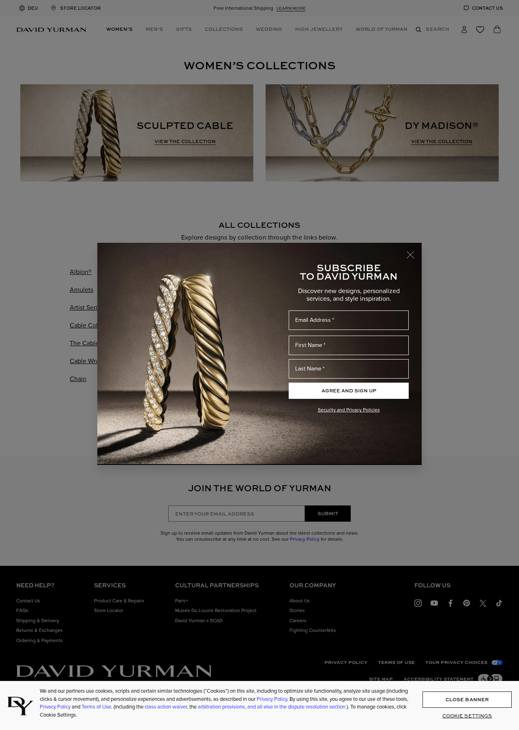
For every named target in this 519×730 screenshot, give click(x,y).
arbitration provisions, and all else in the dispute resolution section (272, 707)
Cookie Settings (467, 715)
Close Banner (467, 699)
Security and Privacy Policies (349, 409)
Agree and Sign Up (349, 390)
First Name (308, 345)
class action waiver (166, 707)
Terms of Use (96, 707)
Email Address (313, 320)
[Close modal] (414, 251)
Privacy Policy (272, 698)
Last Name (308, 368)
